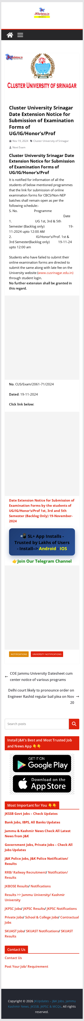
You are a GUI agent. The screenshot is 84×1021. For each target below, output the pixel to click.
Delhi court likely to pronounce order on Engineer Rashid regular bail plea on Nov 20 (41, 696)
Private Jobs (14, 917)
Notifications (19, 654)
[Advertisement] (42, 338)
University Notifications (47, 654)
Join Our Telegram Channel (44, 561)
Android (47, 548)
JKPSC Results (34, 908)
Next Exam (18, 147)
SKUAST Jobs (14, 931)
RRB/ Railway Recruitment (25, 872)
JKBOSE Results (16, 886)
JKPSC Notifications (62, 908)
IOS (63, 548)
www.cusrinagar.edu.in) (55, 273)
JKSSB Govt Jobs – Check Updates (31, 813)
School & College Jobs (41, 917)
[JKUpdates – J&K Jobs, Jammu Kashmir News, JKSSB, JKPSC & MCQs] (10, 35)
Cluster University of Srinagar (51, 141)
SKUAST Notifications (42, 931)
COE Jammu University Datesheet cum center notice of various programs (41, 676)
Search (74, 724)
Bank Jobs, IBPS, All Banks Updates (32, 822)
